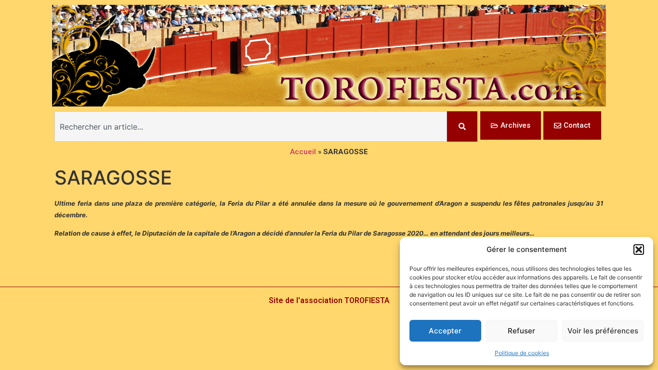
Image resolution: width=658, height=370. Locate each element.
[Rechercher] (462, 126)
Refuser (521, 330)
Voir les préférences (602, 330)
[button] (639, 249)
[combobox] (250, 126)
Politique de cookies (522, 353)
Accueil (303, 151)
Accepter (445, 330)
